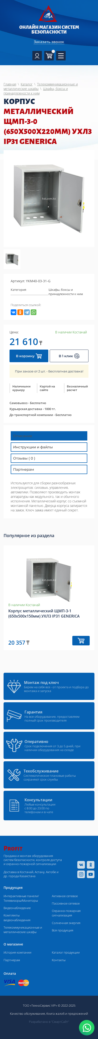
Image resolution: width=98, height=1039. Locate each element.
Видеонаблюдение (17, 908)
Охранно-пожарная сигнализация (66, 913)
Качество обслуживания (27, 1013)
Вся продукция (62, 930)
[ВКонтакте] (13, 312)
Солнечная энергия (66, 923)
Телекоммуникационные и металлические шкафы (23, 929)
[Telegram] (27, 312)
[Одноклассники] (20, 312)
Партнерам (12, 960)
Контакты (58, 960)
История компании (17, 952)
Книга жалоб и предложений (67, 1013)
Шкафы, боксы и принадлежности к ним (66, 291)
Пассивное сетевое (66, 903)
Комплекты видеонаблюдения (17, 917)
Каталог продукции (66, 952)
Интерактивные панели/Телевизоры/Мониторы (21, 898)
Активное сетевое (65, 896)
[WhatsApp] (33, 312)
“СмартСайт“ (60, 1021)
